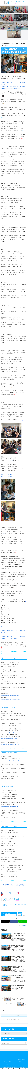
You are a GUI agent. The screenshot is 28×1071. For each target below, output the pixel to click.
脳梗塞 (20, 913)
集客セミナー (21, 1061)
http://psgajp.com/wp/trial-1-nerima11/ (10, 760)
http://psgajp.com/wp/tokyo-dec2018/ (10, 695)
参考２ (7, 626)
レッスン (21, 1063)
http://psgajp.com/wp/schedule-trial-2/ (10, 744)
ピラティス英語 (7, 1061)
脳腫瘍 (4, 915)
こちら (11, 460)
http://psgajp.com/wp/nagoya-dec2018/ (10, 699)
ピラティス (9, 915)
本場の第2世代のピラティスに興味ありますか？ (13, 885)
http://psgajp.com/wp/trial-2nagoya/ (9, 738)
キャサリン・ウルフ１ (6, 474)
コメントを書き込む (14, 1015)
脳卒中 (16, 913)
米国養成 (7, 1064)
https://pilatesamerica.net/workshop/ (9, 806)
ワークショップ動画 (20, 1059)
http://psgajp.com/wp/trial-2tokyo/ (9, 732)
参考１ (2, 626)
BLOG (20, 1064)
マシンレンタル (7, 1059)
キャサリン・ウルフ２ (6, 476)
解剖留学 (7, 1063)
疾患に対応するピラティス (7, 913)
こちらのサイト (11, 874)
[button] (25, 1043)
